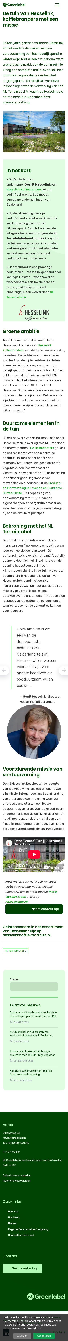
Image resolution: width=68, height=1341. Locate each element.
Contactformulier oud (21, 1235)
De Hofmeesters (42, 448)
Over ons (13, 1211)
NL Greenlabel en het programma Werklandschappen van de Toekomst (31, 1033)
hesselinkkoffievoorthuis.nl (27, 935)
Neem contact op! (45, 909)
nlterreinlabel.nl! (16, 902)
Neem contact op (25, 1268)
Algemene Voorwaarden (16, 1180)
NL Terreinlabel (15, 951)
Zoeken (14, 979)
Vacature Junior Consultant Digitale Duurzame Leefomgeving (31, 1072)
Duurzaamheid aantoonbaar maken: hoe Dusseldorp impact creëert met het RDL (33, 1014)
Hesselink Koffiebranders (24, 189)
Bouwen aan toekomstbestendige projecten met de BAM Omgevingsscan (32, 1053)
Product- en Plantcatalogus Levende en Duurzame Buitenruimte (32, 488)
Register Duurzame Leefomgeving (28, 1229)
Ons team (14, 1217)
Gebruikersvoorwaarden (17, 1175)
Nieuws (12, 1223)
